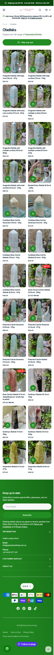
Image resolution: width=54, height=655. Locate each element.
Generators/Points (33, 34)
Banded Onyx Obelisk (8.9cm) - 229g (35, 182)
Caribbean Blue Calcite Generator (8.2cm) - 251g (36, 216)
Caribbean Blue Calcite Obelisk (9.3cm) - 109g (36, 250)
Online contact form (10, 526)
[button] (4, 10)
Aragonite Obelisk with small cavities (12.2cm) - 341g (13, 182)
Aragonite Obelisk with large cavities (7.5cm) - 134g (38, 76)
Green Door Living (29, 614)
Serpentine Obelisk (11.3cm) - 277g (14, 456)
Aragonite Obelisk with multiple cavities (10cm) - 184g (36, 111)
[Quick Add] (7, 68)
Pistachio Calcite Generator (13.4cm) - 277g (37, 318)
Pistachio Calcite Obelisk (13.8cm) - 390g (36, 352)
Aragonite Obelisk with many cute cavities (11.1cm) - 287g (14, 109)
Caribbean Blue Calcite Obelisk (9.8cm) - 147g (11, 284)
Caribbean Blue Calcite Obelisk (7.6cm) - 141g (11, 250)
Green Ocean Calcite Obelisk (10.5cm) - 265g (38, 284)
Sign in (23, 18)
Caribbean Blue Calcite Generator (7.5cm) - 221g (12, 216)
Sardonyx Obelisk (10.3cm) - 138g (38, 385)
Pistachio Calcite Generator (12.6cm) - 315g (13, 318)
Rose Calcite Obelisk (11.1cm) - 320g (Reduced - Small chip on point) (14, 387)
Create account (34, 18)
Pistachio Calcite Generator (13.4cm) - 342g (13, 352)
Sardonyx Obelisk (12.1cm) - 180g (37, 422)
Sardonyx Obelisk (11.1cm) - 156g (13, 422)
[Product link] (14, 66)
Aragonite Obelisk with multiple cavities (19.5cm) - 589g (13, 147)
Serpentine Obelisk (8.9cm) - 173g (38, 456)
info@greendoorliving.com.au (14, 533)
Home (5, 24)
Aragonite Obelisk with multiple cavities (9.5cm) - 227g (37, 147)
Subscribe (26, 503)
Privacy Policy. (22, 515)
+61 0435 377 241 (10, 540)
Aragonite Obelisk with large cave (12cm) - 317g (13, 76)
